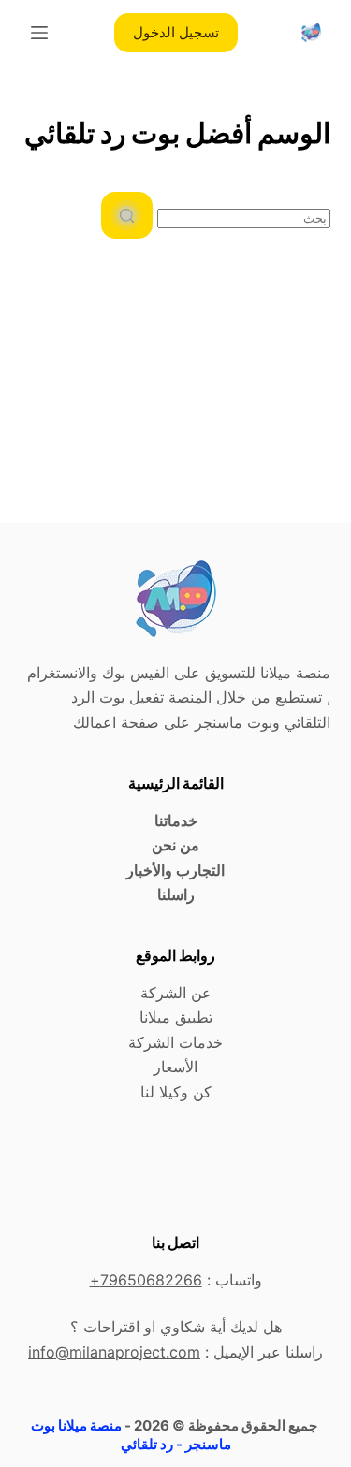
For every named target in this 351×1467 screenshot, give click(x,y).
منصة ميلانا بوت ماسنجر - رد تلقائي (131, 1434)
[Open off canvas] (39, 32)
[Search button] (127, 215)
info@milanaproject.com (114, 1352)
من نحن (175, 844)
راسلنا (176, 894)
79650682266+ (146, 1280)
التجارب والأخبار (175, 870)
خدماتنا (175, 820)
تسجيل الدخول (176, 32)
